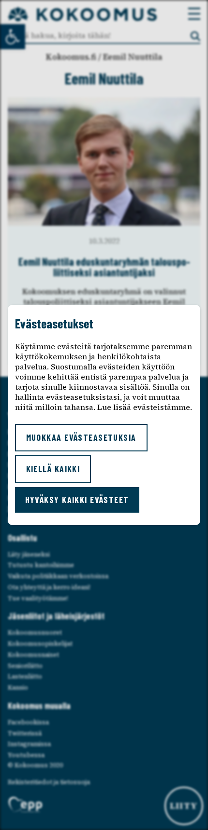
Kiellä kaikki (53, 468)
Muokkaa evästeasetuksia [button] (81, 437)
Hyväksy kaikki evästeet (77, 499)
